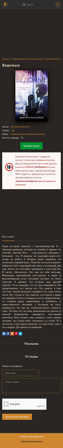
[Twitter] (20, 333)
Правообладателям (31, 441)
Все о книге (8, 237)
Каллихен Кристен (20, 127)
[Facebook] (8, 333)
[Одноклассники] (12, 333)
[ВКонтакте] (4, 333)
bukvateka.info (36, 436)
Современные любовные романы (27, 134)
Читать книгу (31, 145)
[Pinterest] (16, 333)
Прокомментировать (17, 416)
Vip (13, 130)
